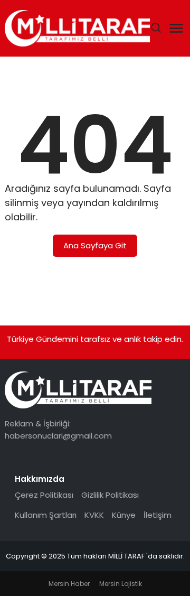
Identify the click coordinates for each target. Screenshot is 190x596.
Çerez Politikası (44, 494)
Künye (124, 514)
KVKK (94, 514)
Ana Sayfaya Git (95, 245)
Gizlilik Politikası (110, 494)
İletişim (158, 514)
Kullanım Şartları (46, 514)
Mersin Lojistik (120, 583)
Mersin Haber (69, 583)
